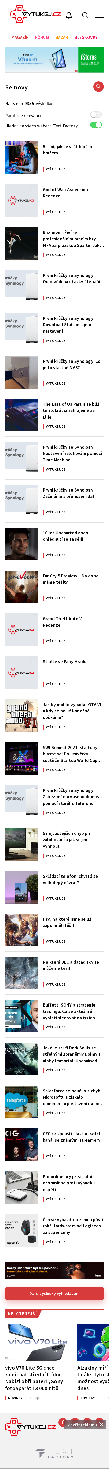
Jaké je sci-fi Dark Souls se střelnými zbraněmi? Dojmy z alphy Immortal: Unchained (72, 1054)
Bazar (62, 38)
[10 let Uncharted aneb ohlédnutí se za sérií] (21, 544)
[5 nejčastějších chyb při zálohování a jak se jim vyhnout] (21, 844)
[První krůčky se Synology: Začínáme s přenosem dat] (21, 501)
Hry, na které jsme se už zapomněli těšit (67, 922)
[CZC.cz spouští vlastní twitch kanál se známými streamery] (21, 1144)
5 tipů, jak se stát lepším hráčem (67, 150)
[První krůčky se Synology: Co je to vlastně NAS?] (21, 372)
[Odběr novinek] (68, 16)
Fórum (42, 38)
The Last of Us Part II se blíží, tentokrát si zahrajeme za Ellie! (72, 410)
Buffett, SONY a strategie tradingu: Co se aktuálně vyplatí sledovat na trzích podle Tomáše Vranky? (69, 1011)
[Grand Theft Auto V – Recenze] (21, 629)
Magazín (20, 38)
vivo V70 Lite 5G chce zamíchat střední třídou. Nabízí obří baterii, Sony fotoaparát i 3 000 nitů (34, 1378)
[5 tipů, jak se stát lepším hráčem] (21, 157)
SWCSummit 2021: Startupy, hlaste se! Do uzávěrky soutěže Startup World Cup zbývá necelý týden (71, 753)
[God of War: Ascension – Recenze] (21, 200)
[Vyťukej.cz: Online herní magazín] (35, 15)
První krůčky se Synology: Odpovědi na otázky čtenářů (71, 278)
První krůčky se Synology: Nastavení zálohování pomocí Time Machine (72, 453)
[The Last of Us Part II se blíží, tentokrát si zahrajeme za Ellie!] (21, 415)
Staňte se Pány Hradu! (65, 662)
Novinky (15, 1398)
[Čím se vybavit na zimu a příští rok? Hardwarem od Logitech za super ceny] (21, 1230)
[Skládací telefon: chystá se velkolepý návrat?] (21, 887)
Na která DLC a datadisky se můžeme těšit (71, 965)
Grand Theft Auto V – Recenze (64, 622)
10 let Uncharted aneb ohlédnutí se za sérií (65, 536)
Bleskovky (86, 38)
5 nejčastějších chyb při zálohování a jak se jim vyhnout (66, 839)
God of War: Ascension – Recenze (67, 193)
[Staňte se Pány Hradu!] (21, 672)
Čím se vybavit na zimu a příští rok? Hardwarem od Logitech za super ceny (73, 1226)
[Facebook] (62, 1422)
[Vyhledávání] (85, 15)
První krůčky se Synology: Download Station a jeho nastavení (68, 324)
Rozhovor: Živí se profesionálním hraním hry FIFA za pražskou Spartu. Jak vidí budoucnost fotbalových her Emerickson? (72, 238)
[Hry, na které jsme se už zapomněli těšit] (21, 930)
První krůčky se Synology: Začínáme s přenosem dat (69, 493)
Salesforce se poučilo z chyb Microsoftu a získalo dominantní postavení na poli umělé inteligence (72, 1097)
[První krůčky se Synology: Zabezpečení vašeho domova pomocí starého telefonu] (21, 801)
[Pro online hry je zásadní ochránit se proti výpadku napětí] (21, 1187)
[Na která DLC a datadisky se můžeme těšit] (21, 973)
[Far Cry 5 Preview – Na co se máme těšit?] (21, 587)
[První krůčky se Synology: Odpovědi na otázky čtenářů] (21, 286)
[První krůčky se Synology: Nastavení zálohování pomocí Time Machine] (21, 458)
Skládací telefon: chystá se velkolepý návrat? (70, 879)
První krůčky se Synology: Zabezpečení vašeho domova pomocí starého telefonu (72, 796)
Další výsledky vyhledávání (54, 1293)
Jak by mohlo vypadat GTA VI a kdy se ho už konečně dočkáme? (72, 711)
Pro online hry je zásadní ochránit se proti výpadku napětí (69, 1183)
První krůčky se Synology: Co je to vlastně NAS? (72, 364)
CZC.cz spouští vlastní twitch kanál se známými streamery (72, 1137)
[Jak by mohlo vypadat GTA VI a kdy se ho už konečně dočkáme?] (21, 715)
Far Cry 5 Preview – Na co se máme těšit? (71, 579)
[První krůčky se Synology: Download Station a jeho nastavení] (21, 329)
